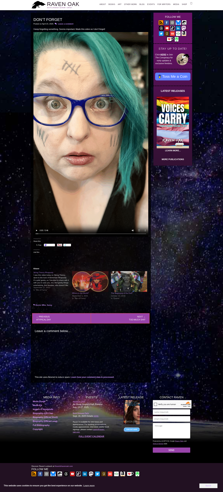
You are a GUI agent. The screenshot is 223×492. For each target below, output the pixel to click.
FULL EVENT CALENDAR (91, 436)
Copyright (38, 429)
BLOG (142, 4)
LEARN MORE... (173, 150)
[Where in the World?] (90, 281)
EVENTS (151, 4)
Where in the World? (80, 293)
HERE (163, 55)
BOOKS (112, 4)
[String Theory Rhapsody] (52, 281)
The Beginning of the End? (122, 293)
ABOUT (102, 4)
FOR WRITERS (164, 4)
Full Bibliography (41, 425)
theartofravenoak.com (64, 466)
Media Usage (39, 401)
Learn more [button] (89, 486)
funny (49, 305)
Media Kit (37, 405)
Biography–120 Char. (43, 413)
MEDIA (176, 4)
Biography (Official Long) (45, 421)
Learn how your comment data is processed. (92, 377)
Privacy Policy (179, 441)
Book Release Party (81, 413)
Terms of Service (158, 443)
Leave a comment (65, 24)
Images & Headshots (43, 409)
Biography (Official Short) (45, 417)
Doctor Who (40, 305)
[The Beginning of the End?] (129, 281)
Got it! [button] (208, 486)
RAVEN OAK (63, 4)
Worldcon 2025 (79, 401)
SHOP (184, 4)
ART (120, 4)
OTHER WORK (130, 4)
